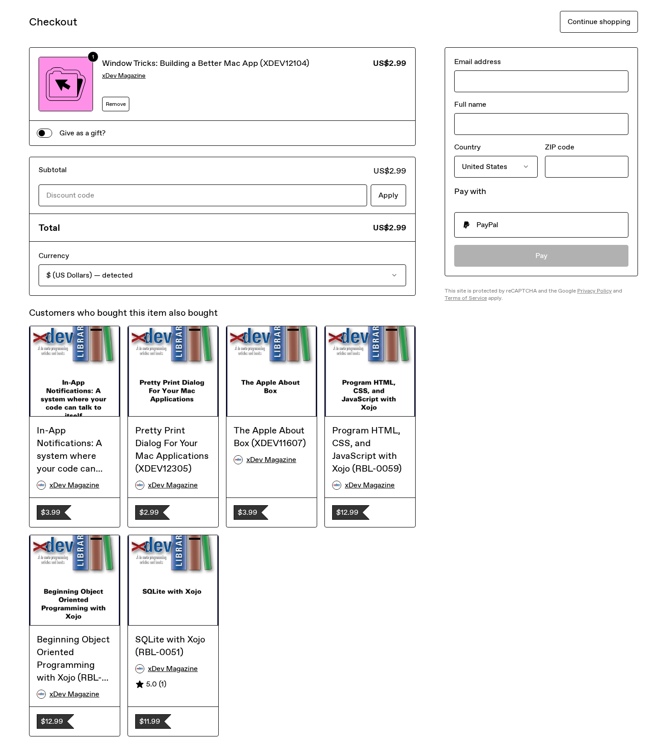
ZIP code (559, 147)
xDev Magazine (124, 76)
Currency (54, 255)
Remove (116, 104)
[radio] (541, 225)
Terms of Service (466, 298)
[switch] (44, 133)
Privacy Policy (594, 291)
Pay (541, 255)
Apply (388, 195)
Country (467, 147)
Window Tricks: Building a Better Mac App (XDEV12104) (205, 63)
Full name (470, 104)
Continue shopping (599, 21)
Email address (477, 61)
